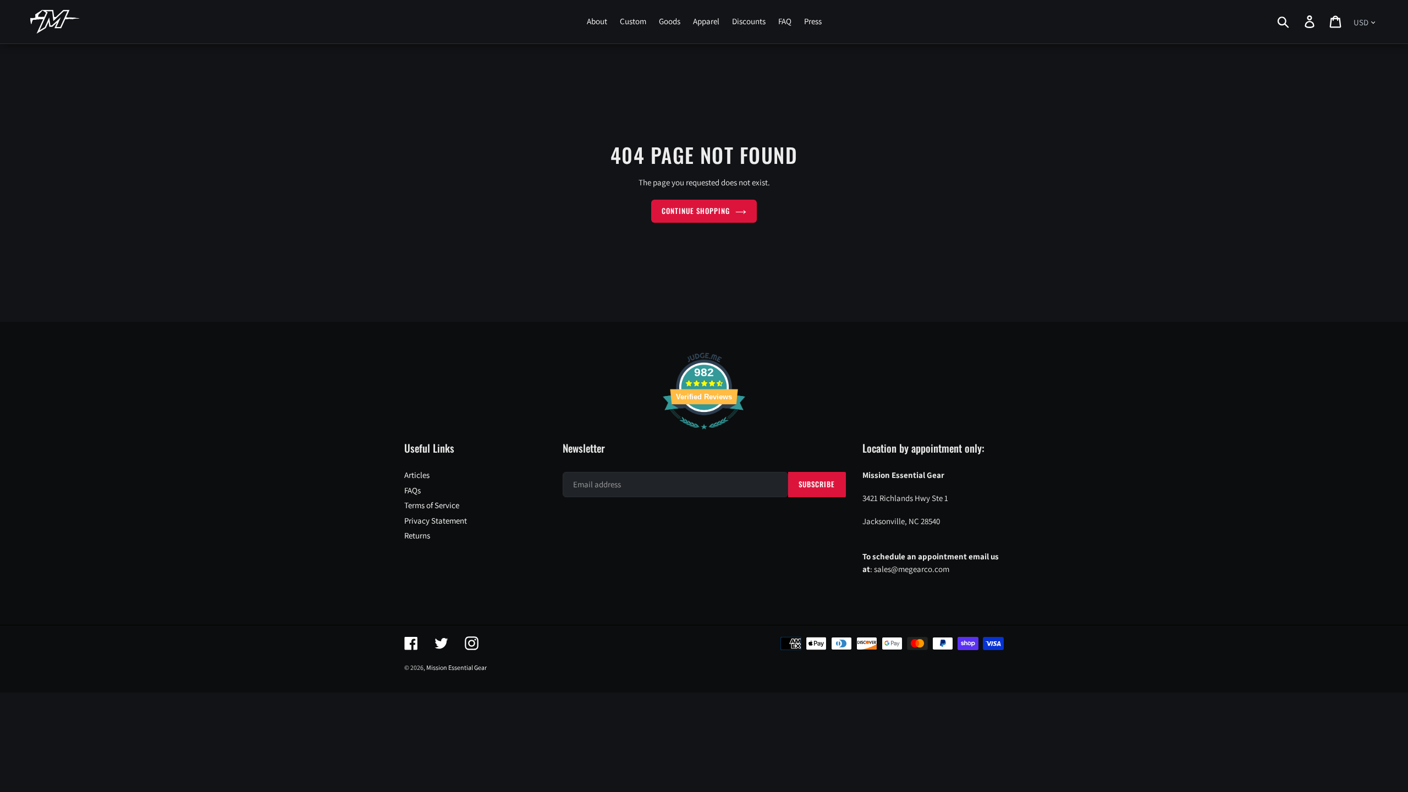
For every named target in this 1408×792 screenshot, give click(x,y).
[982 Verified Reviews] (704, 435)
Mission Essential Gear (456, 667)
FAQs (412, 490)
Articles (417, 475)
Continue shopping (696, 210)
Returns (417, 535)
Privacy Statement (435, 520)
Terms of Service (431, 505)
